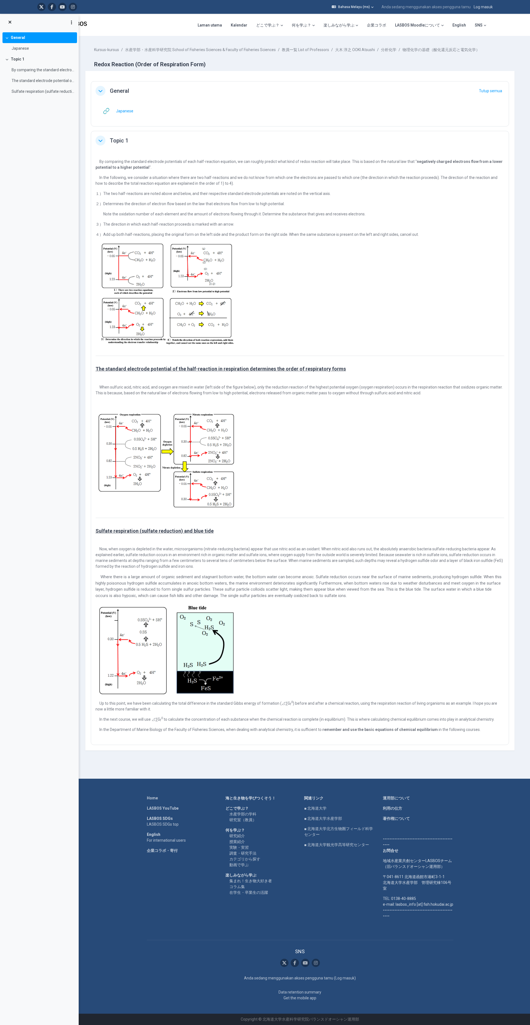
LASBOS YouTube (163, 808)
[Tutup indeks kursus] (9, 22)
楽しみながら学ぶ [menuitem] (339, 25)
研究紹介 (237, 836)
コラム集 (237, 886)
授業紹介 (237, 841)
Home (152, 798)
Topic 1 (17, 59)
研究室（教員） (242, 820)
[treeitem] (39, 43)
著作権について (396, 818)
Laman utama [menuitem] (210, 25)
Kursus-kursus (106, 49)
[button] (352, 7)
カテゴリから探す (244, 859)
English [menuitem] (459, 25)
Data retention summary (300, 992)
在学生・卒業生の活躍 (248, 892)
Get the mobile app (299, 998)
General (18, 37)
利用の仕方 (392, 808)
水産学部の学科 (242, 814)
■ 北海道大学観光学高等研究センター (336, 844)
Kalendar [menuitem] (239, 25)
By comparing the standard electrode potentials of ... (43, 70)
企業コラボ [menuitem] (376, 25)
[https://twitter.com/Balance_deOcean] (41, 7)
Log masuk (483, 7)
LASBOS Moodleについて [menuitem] (417, 25)
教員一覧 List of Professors (305, 49)
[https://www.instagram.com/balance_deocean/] (73, 7)
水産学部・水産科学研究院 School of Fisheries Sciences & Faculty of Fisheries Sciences (200, 49)
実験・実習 (239, 847)
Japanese (20, 48)
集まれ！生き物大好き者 (250, 881)
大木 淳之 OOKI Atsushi (355, 49)
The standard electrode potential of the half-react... (43, 80)
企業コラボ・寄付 (162, 850)
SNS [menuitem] (479, 25)
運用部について (396, 798)
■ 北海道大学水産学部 (323, 818)
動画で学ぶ (239, 865)
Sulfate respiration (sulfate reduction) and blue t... (43, 91)
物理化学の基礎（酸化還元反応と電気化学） (441, 49)
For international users (166, 840)
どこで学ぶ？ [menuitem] (267, 25)
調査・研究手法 (242, 853)
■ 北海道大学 (315, 808)
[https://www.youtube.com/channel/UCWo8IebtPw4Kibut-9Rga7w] (62, 7)
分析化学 (388, 49)
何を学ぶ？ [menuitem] (301, 25)
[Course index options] (71, 22)
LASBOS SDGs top (163, 824)
